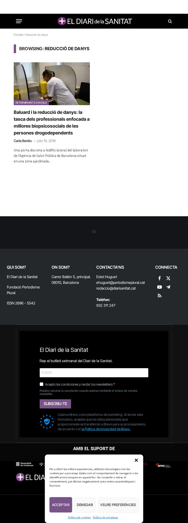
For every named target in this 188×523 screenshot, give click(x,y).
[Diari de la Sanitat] (94, 21)
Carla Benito (23, 141)
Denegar (85, 505)
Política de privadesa (105, 517)
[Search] (169, 21)
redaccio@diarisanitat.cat (116, 288)
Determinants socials (31, 102)
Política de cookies (79, 517)
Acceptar (61, 505)
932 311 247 (105, 305)
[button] (136, 460)
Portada (18, 34)
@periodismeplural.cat (127, 282)
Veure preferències (118, 505)
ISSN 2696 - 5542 (21, 303)
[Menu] (19, 21)
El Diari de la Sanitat (22, 276)
